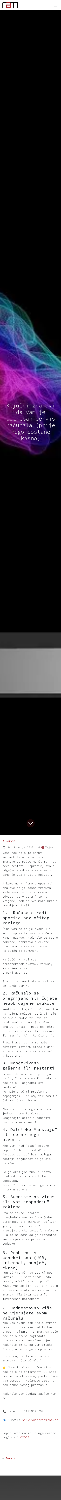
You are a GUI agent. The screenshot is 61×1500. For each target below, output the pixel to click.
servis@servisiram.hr (40, 1420)
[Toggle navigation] (55, 5)
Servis (10, 840)
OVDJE (24, 1437)
